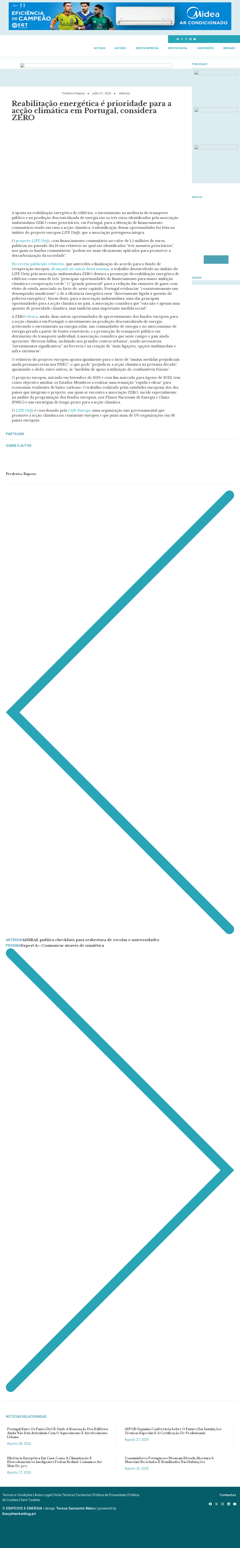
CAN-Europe (79, 410)
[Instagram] (186, 39)
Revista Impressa (147, 48)
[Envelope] (195, 39)
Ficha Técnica (64, 1495)
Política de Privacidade (109, 1495)
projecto (32, 241)
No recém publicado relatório (38, 264)
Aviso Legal (43, 1495)
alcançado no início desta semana (80, 269)
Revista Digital (178, 48)
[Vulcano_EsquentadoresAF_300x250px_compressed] (216, 73)
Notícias (99, 48)
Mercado (229, 48)
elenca (32, 316)
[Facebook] (178, 39)
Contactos (83, 1495)
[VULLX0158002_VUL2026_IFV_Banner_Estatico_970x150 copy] (96, 66)
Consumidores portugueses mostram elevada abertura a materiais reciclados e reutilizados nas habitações (169, 1460)
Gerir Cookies (30, 1500)
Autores (120, 48)
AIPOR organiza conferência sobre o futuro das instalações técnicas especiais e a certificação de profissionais (173, 1431)
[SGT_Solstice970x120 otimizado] (120, 28)
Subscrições (205, 48)
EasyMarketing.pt (19, 1513)
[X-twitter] (182, 39)
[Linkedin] (190, 39)
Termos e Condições (17, 1495)
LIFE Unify (25, 410)
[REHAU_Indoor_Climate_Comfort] (216, 110)
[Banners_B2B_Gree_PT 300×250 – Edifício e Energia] (216, 148)
